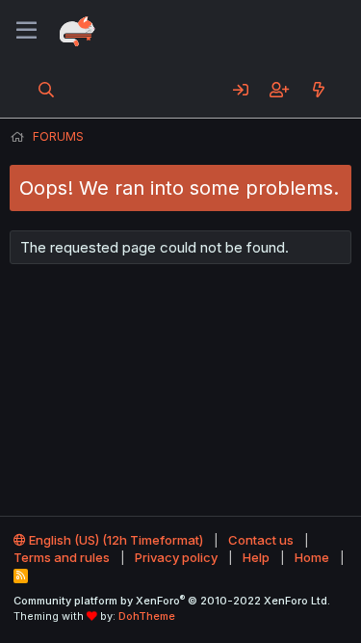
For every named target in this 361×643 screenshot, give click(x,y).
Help (256, 557)
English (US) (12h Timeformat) (114, 540)
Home (312, 557)
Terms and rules (61, 557)
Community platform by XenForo (171, 600)
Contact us (261, 540)
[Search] (46, 90)
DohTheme (146, 616)
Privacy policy (176, 557)
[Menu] (26, 31)
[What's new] (318, 90)
